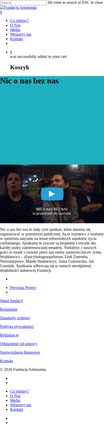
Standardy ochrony (15, 318)
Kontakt (16, 39)
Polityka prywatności (17, 326)
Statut (5, 301)
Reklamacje (9, 335)
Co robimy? (19, 20)
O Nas (15, 25)
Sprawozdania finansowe (20, 352)
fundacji (16, 301)
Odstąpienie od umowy (18, 344)
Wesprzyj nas (20, 34)
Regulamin (8, 309)
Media (15, 30)
